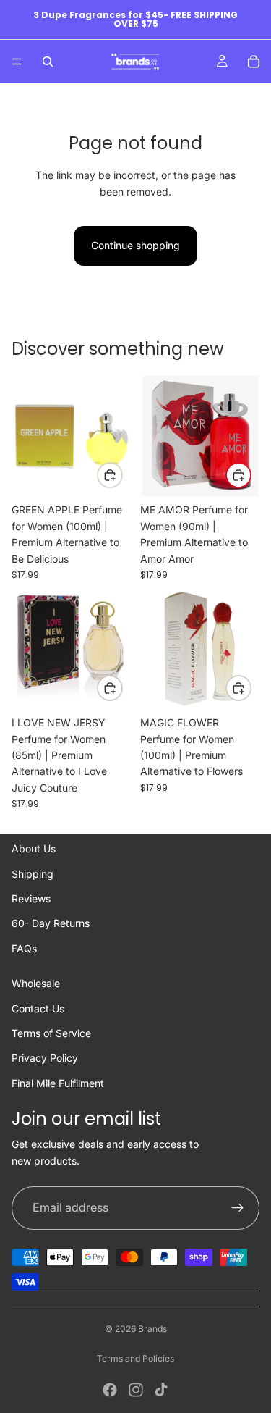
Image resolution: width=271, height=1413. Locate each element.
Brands (152, 1328)
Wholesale (36, 983)
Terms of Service (51, 1033)
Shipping (32, 874)
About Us (34, 848)
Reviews (31, 898)
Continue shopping (135, 245)
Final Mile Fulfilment (58, 1083)
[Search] (48, 61)
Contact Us (38, 1008)
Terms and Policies (135, 1358)
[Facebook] (110, 1390)
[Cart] (254, 61)
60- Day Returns (51, 923)
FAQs (24, 948)
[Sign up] (238, 1208)
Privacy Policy (45, 1058)
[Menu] (16, 61)
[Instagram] (136, 1390)
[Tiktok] (161, 1390)
